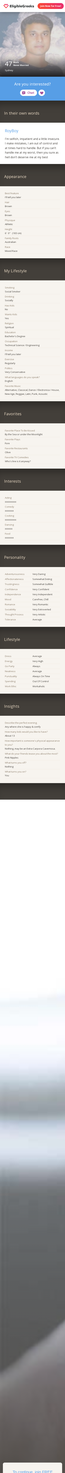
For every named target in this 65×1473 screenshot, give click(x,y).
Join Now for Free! (50, 6)
